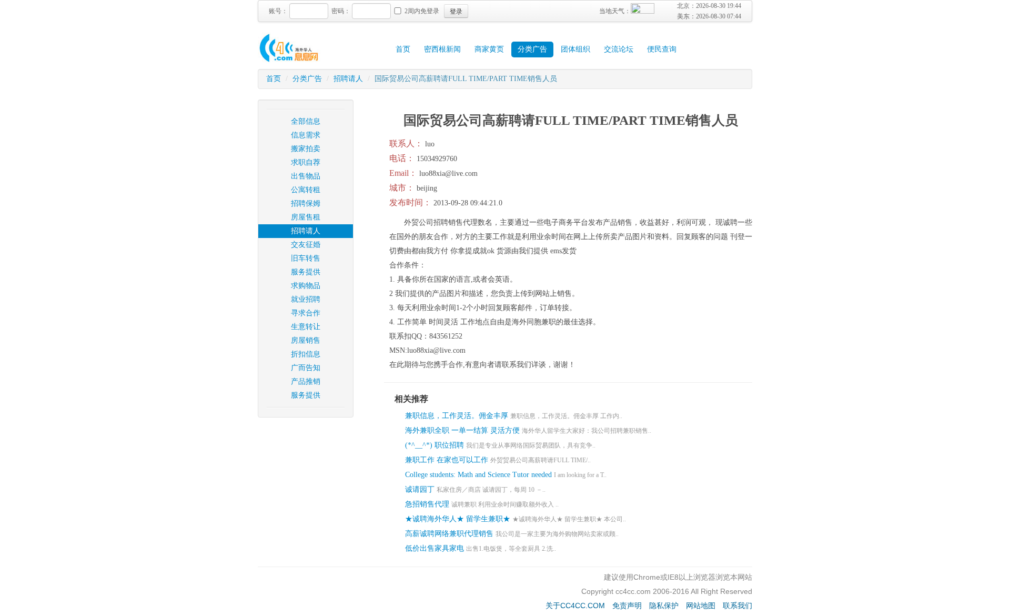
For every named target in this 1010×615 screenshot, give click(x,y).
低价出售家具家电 (434, 548)
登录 (456, 10)
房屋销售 (305, 340)
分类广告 (532, 49)
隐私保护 (664, 605)
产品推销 (305, 381)
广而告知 (305, 368)
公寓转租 (305, 190)
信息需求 (305, 135)
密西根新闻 (442, 49)
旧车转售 (305, 258)
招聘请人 (348, 79)
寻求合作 (305, 313)
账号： (278, 11)
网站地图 (700, 605)
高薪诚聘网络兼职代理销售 (449, 534)
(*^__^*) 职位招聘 (434, 445)
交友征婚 (305, 245)
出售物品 (305, 176)
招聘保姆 (305, 203)
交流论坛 (618, 49)
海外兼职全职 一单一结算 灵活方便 (463, 430)
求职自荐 (305, 162)
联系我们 (737, 605)
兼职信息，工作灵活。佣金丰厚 (456, 416)
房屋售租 (305, 217)
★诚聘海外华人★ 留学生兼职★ (457, 519)
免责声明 (627, 605)
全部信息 (305, 121)
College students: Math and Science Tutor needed (478, 475)
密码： (340, 11)
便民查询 (661, 49)
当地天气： (615, 11)
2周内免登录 (422, 11)
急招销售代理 (427, 504)
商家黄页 (489, 49)
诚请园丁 (420, 489)
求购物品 (305, 286)
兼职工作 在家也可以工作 (446, 460)
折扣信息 (305, 354)
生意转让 (305, 327)
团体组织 (575, 49)
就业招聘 (305, 299)
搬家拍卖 (305, 149)
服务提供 (305, 272)
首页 (403, 49)
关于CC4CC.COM (575, 605)
